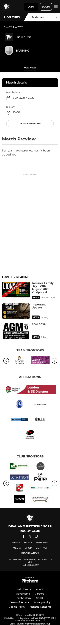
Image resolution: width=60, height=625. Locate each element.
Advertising (23, 593)
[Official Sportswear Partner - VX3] (19, 499)
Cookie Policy (17, 606)
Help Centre (24, 589)
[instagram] (36, 537)
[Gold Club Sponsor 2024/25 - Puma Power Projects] (40, 478)
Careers (39, 593)
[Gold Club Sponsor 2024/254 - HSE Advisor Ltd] (40, 489)
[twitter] (30, 537)
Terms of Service (19, 602)
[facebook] (23, 537)
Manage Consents (40, 606)
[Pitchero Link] (30, 581)
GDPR (39, 598)
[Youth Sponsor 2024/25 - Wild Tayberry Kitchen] (40, 360)
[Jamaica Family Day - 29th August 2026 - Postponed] (16, 290)
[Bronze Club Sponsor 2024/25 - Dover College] (19, 360)
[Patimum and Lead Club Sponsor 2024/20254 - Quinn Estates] (40, 467)
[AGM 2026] (16, 331)
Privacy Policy (42, 602)
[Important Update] (16, 311)
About (39, 589)
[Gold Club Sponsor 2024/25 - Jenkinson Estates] (19, 478)
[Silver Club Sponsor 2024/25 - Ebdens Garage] (40, 499)
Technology (24, 598)
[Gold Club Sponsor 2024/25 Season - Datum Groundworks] (19, 489)
